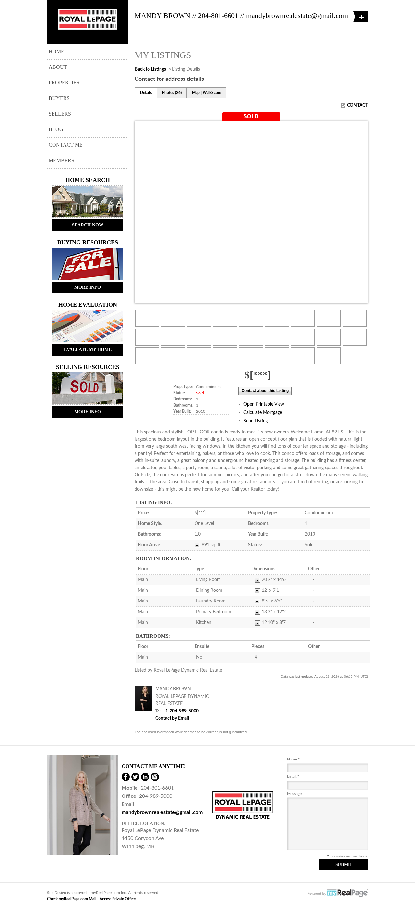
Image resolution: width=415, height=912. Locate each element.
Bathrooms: (153, 635)
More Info (87, 287)
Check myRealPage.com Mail (71, 899)
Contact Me (66, 145)
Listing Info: (154, 502)
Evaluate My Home (88, 349)
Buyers (59, 98)
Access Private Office (118, 899)
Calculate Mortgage (262, 412)
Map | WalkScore (206, 93)
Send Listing (255, 421)
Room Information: (163, 558)
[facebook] (126, 777)
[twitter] (135, 777)
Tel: (158, 711)
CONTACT (357, 105)
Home (56, 51)
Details (146, 93)
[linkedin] (145, 777)
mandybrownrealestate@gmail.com (297, 15)
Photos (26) (172, 93)
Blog (56, 129)
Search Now (87, 225)
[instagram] (155, 777)
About (58, 67)
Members (61, 160)
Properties (64, 82)
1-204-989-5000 (182, 711)
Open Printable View (263, 404)
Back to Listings (150, 69)
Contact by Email (172, 718)
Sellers (60, 113)
